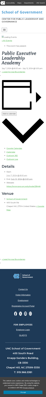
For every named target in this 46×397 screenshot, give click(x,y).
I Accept (23, 392)
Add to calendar (9, 114)
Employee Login (23, 330)
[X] (20, 314)
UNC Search (40, 3)
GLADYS (23, 335)
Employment (23, 301)
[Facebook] (15, 314)
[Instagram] (30, 314)
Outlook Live (12, 159)
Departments (29, 3)
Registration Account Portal (23, 306)
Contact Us (23, 289)
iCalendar (10, 152)
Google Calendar (14, 148)
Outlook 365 (12, 155)
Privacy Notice (28, 388)
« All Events (7, 40)
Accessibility (10, 3)
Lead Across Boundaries (13, 72)
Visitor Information (23, 295)
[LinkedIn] (25, 314)
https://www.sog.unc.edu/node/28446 (23, 186)
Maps (19, 3)
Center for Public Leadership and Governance (23, 20)
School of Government (16, 199)
